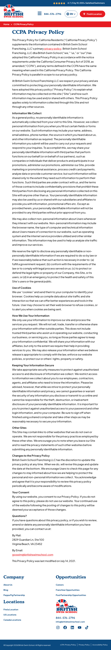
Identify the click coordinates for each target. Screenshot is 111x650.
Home (6, 24)
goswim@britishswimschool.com (32, 554)
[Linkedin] (72, 627)
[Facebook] (65, 627)
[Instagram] (58, 627)
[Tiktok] (86, 627)
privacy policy (52, 48)
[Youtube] (79, 627)
